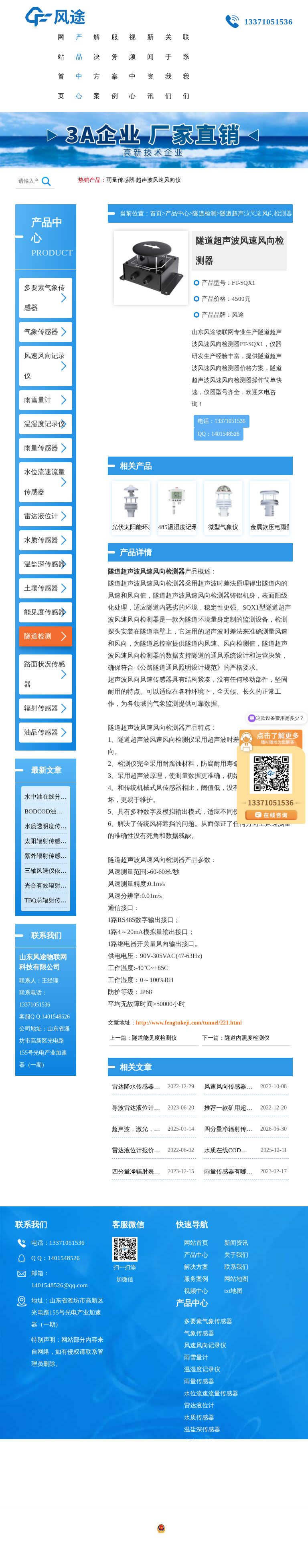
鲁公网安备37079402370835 (200, 1530)
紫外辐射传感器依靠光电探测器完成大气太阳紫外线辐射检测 (45, 856)
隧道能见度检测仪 (154, 1038)
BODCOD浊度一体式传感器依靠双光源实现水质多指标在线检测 (45, 811)
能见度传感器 (202, 1453)
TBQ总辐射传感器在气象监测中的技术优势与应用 (45, 900)
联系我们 (186, 66)
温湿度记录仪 (202, 1369)
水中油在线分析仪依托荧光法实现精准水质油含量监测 (45, 796)
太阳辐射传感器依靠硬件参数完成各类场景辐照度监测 (45, 841)
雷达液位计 (199, 1405)
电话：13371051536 (221, 421)
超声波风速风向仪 (158, 180)
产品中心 (79, 66)
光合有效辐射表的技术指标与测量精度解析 (45, 885)
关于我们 (168, 66)
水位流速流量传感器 (211, 1393)
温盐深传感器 (202, 1429)
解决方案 (96, 66)
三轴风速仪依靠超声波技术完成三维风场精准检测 (45, 871)
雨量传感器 (120, 180)
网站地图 (236, 1279)
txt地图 (233, 1291)
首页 (156, 213)
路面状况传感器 (205, 1477)
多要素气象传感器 (208, 1321)
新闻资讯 (150, 66)
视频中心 (132, 66)
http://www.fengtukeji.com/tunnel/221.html (189, 1023)
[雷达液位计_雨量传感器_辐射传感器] (55, 10)
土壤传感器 (199, 1441)
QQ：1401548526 (218, 434)
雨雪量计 (196, 1357)
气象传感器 (199, 1333)
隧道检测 (204, 213)
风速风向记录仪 (205, 1345)
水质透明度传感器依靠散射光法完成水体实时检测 (45, 826)
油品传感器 (199, 1501)
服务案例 (114, 66)
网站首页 (61, 66)
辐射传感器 (199, 1489)
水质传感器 (199, 1417)
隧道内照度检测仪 (247, 1038)
